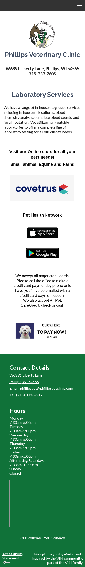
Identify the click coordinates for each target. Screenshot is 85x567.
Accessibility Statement (12, 555)
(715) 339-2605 (29, 395)
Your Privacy (54, 538)
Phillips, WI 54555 (24, 381)
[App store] (42, 233)
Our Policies (30, 538)
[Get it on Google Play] (42, 253)
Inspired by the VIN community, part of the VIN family (57, 560)
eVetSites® (73, 554)
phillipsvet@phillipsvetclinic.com (46, 388)
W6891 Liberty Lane (25, 375)
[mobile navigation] (77, 6)
